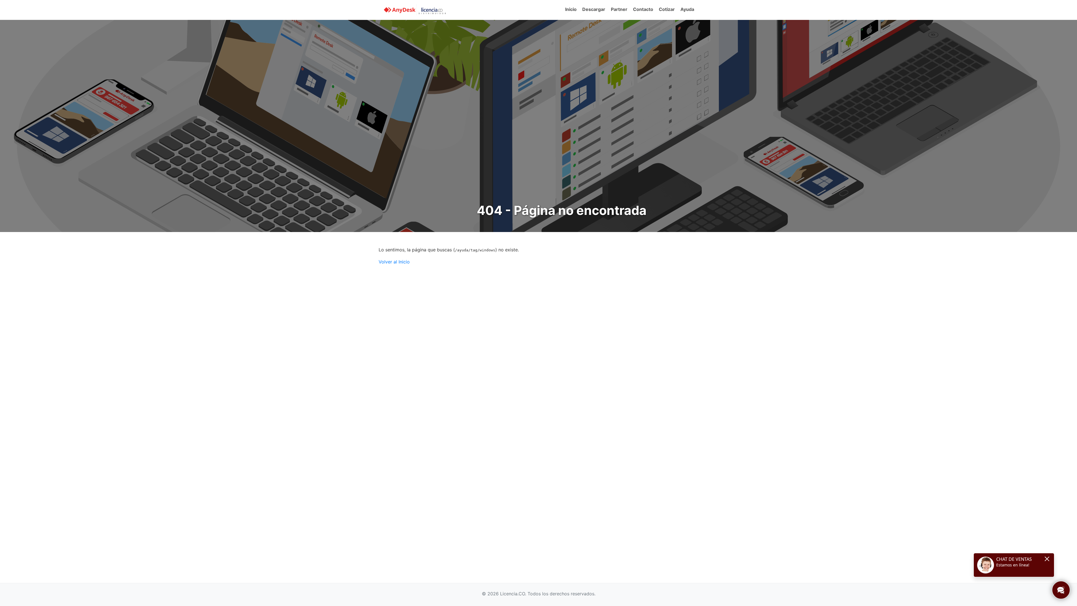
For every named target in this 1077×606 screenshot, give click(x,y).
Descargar (593, 9)
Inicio (571, 9)
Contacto (643, 9)
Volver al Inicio (394, 262)
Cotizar (667, 9)
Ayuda (687, 9)
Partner (619, 9)
